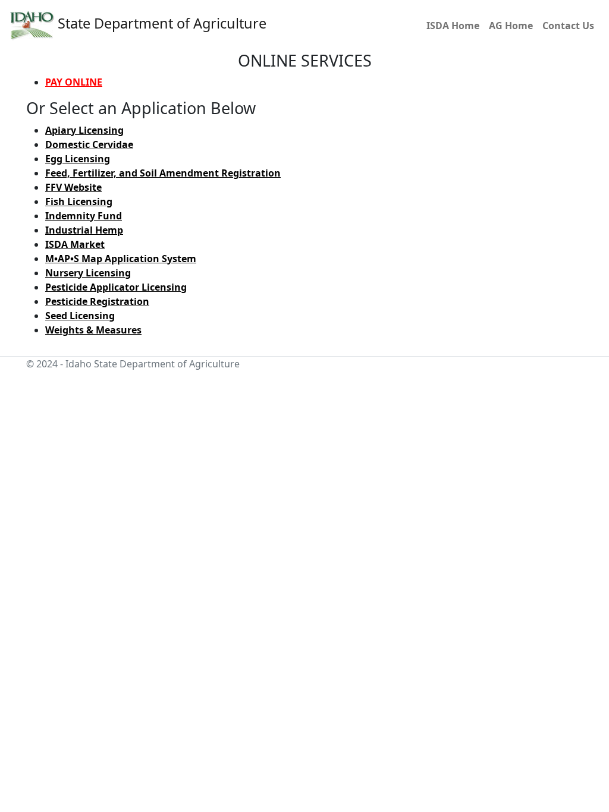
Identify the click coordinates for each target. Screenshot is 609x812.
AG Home (511, 25)
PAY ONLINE (73, 82)
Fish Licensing (78, 201)
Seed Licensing (80, 315)
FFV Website (73, 187)
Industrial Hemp (84, 230)
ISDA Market (75, 244)
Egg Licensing (77, 158)
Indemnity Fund (83, 215)
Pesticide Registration (97, 301)
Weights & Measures (93, 329)
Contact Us (568, 25)
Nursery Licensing (88, 272)
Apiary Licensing (84, 130)
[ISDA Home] (32, 24)
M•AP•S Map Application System (120, 258)
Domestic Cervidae (89, 144)
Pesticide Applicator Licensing (116, 287)
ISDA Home (452, 25)
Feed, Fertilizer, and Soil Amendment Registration (163, 173)
